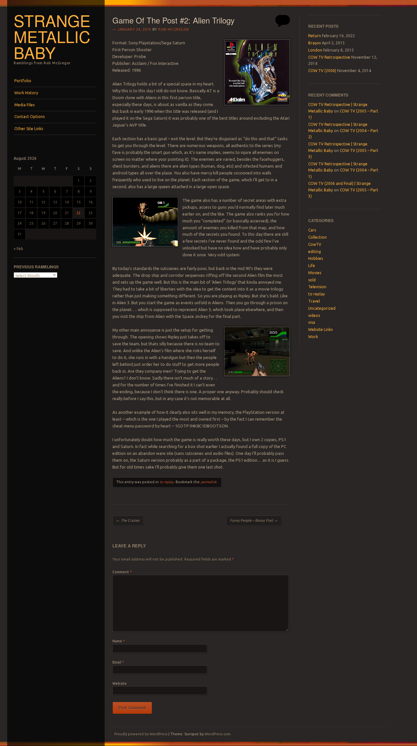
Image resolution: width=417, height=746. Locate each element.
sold (312, 280)
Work (313, 337)
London (315, 50)
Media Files (24, 105)
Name (118, 641)
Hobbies (315, 258)
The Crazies (127, 520)
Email (118, 662)
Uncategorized (322, 308)
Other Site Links (28, 129)
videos (314, 315)
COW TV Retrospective (329, 57)
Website (119, 683)
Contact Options (29, 116)
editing (314, 251)
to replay (167, 482)
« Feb (18, 248)
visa (311, 322)
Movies (314, 273)
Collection (317, 237)
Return (314, 36)
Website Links (320, 329)
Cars (312, 230)
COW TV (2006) (322, 70)
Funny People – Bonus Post (254, 520)
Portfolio (22, 81)
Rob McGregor (173, 29)
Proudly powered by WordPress (140, 734)
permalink (209, 482)
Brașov (314, 43)
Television (317, 287)
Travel (314, 301)
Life (311, 265)
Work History (26, 93)
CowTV (314, 244)
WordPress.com (217, 734)
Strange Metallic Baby (52, 36)
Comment (122, 572)
